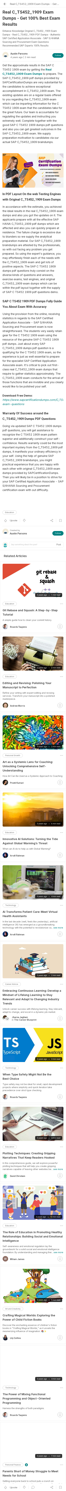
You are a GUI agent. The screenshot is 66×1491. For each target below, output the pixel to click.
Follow (58, 55)
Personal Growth (12, 755)
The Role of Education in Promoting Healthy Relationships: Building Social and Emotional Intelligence (33, 1236)
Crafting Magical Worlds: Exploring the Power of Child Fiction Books (29, 1317)
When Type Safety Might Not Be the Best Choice (27, 1076)
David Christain (17, 1176)
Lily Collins (15, 1338)
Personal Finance (13, 1465)
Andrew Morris (17, 706)
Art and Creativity (13, 1309)
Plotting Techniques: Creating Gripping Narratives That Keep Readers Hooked (29, 1155)
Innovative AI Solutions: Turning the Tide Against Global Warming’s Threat (30, 841)
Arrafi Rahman (17, 855)
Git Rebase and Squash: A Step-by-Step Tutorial (30, 612)
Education (9, 512)
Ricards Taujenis (18, 627)
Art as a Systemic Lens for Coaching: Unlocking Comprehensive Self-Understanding (28, 766)
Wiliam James (17, 1259)
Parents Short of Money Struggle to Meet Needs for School (30, 1473)
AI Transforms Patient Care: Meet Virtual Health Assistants (30, 914)
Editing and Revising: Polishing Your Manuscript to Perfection (27, 685)
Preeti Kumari (17, 783)
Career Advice (11, 984)
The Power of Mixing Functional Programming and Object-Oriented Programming (26, 1398)
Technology (10, 905)
